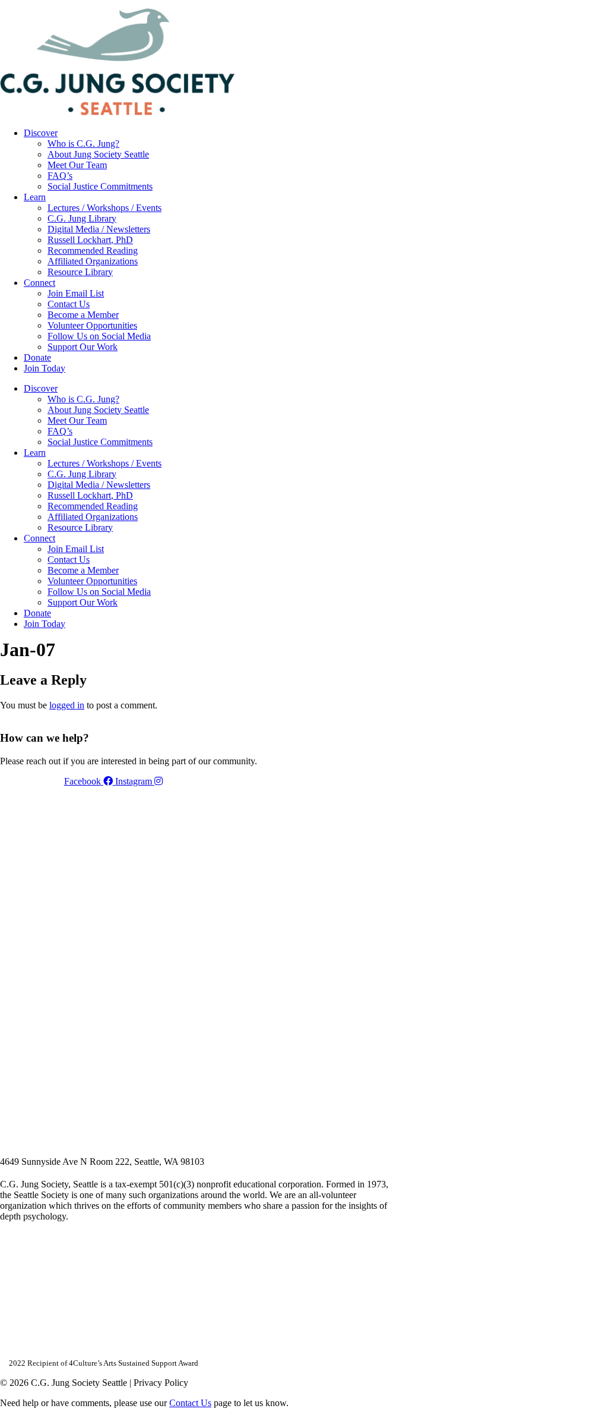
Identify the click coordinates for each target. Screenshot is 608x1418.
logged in (66, 705)
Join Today (44, 368)
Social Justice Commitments (100, 186)
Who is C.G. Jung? (83, 143)
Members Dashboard (530, 4)
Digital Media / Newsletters (99, 229)
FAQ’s (60, 176)
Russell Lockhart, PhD (90, 240)
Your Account (449, 4)
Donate (37, 357)
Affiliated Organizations (93, 261)
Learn (35, 197)
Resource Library (80, 272)
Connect (39, 283)
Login (598, 4)
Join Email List (76, 293)
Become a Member (83, 315)
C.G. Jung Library (82, 218)
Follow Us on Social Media (99, 336)
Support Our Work (83, 347)
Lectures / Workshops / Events (105, 208)
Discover (41, 133)
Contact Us (69, 304)
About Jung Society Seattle (98, 154)
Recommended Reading (93, 250)
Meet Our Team (77, 165)
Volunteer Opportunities (92, 325)
